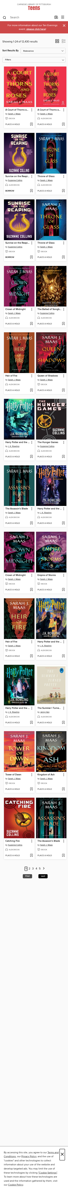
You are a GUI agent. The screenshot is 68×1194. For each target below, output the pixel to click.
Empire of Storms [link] (46, 575)
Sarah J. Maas (14, 114)
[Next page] (44, 869)
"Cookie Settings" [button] (47, 1172)
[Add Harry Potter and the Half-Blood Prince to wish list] (31, 723)
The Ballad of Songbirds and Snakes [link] (49, 309)
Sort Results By (10, 50)
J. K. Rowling (13, 446)
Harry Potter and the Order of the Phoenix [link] (49, 508)
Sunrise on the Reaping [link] (17, 176)
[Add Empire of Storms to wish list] (63, 590)
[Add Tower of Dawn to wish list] (31, 789)
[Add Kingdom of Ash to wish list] (63, 789)
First (27, 876)
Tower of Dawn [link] (13, 774)
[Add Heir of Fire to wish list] (31, 390)
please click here (36, 29)
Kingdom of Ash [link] (46, 774)
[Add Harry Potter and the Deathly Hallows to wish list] (63, 656)
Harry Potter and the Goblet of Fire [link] (17, 442)
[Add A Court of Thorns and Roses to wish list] (31, 124)
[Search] (4, 17)
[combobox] (27, 17)
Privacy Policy (28, 1156)
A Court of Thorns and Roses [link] (17, 110)
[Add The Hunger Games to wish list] (63, 457)
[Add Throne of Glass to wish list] (63, 191)
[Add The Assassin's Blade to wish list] (31, 523)
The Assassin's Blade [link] (16, 508)
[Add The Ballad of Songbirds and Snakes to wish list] (63, 324)
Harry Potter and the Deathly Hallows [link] (49, 641)
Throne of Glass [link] (46, 176)
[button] (57, 42)
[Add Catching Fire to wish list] (31, 856)
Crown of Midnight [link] (15, 309)
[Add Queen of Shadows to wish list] (63, 390)
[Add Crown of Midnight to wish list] (31, 324)
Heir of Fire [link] (11, 375)
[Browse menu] (63, 17)
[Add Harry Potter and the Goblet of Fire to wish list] (31, 457)
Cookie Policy (15, 1184)
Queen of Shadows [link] (47, 375)
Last (43, 876)
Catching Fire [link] (12, 841)
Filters (8, 59)
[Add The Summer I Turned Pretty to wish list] (63, 723)
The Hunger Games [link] (47, 442)
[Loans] (56, 18)
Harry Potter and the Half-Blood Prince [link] (17, 708)
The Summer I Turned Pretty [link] (49, 708)
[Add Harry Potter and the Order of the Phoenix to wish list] (63, 523)
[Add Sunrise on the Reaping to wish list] (31, 191)
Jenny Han (44, 712)
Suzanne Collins (15, 180)
